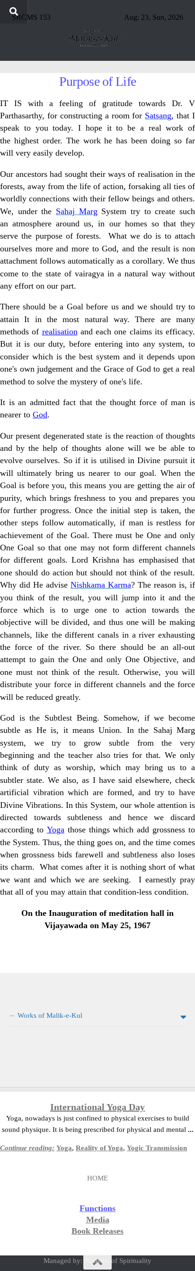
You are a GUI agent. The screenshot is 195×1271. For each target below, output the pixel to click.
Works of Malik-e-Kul (50, 1015)
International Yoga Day (97, 1107)
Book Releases (97, 1231)
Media (97, 1219)
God (40, 414)
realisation (60, 331)
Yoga (55, 829)
